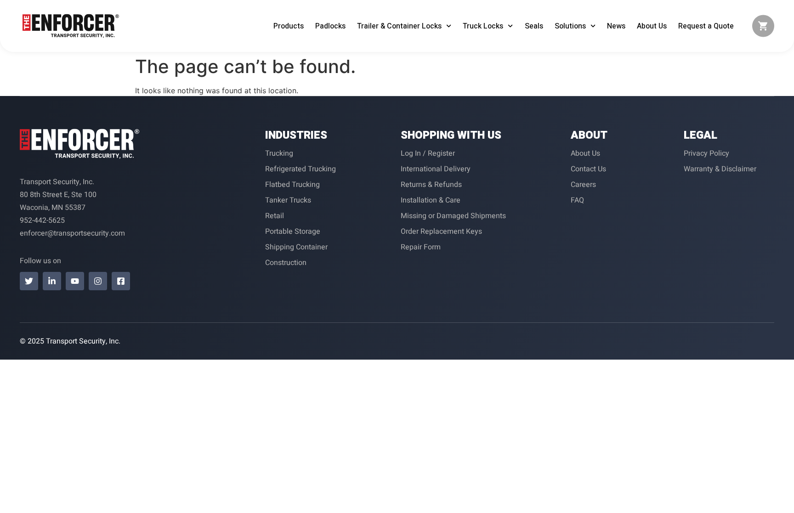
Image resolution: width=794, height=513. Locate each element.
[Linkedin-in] (52, 281)
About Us (652, 26)
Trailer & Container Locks (399, 26)
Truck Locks (483, 26)
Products (288, 26)
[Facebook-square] (121, 281)
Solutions (570, 26)
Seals (534, 26)
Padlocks (330, 26)
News (616, 26)
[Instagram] (98, 281)
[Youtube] (75, 281)
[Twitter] (29, 281)
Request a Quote (706, 26)
